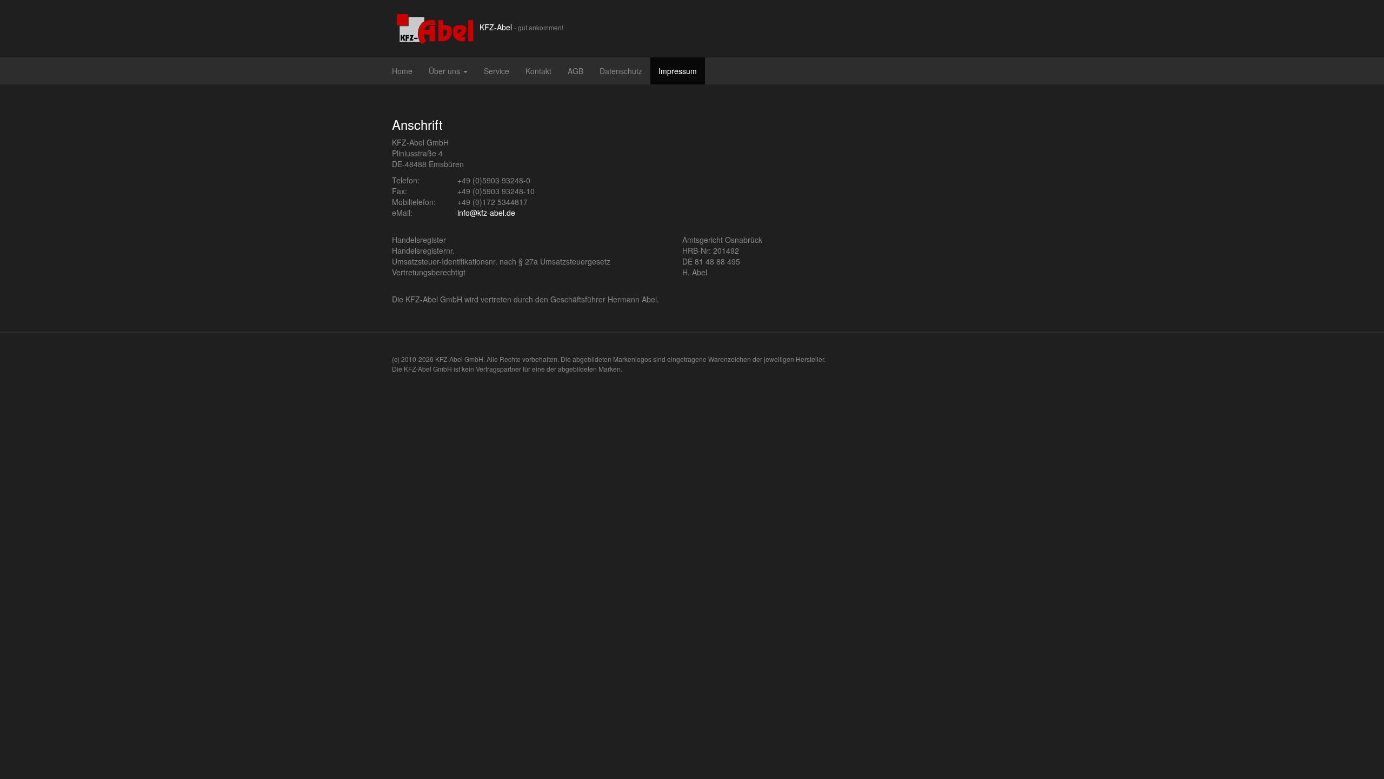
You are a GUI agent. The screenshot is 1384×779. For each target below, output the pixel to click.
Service (496, 70)
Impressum (677, 70)
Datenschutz (621, 70)
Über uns (445, 70)
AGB (575, 70)
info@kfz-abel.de (486, 212)
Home (402, 70)
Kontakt (538, 70)
